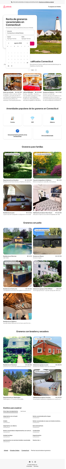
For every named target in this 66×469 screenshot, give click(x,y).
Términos (35, 466)
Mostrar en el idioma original (46, 2)
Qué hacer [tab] (23, 411)
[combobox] (20, 33)
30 (8, 66)
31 (11, 66)
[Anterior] (29, 70)
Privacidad (29, 466)
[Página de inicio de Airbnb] (7, 6)
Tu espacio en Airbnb (54, 7)
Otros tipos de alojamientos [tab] (10, 411)
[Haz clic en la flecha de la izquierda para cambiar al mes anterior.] (8, 43)
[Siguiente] (36, 70)
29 (27, 62)
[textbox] (13, 39)
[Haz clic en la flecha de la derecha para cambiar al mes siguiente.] (27, 43)
